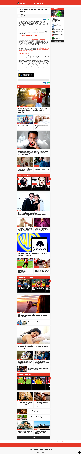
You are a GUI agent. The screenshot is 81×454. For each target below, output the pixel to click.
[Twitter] (57, 441)
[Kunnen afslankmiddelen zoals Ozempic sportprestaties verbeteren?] (25, 258)
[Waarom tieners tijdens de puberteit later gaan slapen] (33, 326)
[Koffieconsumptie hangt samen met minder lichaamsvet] (53, 31)
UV (19, 15)
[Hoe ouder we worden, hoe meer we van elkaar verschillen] (42, 421)
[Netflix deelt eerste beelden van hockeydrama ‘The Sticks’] (24, 279)
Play (34, 3)
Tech (40, 3)
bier (32, 39)
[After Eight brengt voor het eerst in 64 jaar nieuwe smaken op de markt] (53, 37)
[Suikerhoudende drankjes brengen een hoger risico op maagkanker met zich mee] (42, 258)
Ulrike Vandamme (26, 14)
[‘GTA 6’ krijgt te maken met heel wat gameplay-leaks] (25, 115)
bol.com (25, 38)
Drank (43, 37)
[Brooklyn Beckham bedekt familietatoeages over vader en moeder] (24, 177)
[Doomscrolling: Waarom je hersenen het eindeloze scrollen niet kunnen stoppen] (42, 392)
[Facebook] (55, 441)
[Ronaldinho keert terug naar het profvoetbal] (38, 377)
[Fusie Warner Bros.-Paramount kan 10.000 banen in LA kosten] (33, 233)
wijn (34, 39)
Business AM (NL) (20, 445)
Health (19, 148)
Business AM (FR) (26, 445)
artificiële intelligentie (22, 106)
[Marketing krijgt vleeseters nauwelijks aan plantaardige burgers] (53, 34)
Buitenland (37, 123)
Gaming (19, 123)
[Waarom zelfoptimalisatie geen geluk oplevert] (22, 320)
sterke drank (42, 39)
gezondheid (20, 343)
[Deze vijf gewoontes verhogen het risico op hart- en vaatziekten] (42, 351)
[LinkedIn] (59, 441)
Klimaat (19, 400)
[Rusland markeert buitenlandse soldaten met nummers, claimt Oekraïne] (22, 415)
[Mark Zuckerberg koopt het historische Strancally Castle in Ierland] (38, 177)
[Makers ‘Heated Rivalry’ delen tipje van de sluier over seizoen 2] (22, 409)
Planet (37, 3)
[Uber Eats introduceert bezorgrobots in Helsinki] (57, 10)
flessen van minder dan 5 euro (43, 48)
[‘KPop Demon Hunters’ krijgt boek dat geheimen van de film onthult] (38, 279)
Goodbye (31, 445)
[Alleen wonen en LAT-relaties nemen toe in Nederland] (25, 421)
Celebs (19, 210)
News (32, 3)
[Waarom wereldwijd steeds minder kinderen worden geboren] (42, 115)
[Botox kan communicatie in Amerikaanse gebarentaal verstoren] (25, 351)
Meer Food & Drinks (58, 41)
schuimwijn (37, 39)
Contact (62, 445)
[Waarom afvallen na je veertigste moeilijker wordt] (42, 157)
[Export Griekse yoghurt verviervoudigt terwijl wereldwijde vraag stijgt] (53, 24)
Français (63, 0)
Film (35, 226)
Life (42, 3)
